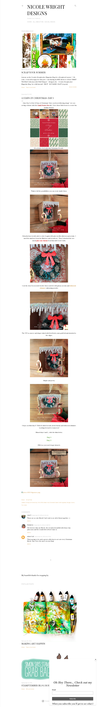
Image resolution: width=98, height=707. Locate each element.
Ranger (69, 502)
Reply (29, 521)
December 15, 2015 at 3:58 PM (42, 525)
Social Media (50, 22)
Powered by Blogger (50, 701)
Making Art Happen (33, 643)
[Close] (95, 659)
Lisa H (29, 515)
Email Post (29, 500)
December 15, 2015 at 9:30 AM (40, 515)
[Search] (75, 5)
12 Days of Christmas (31, 502)
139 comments (30, 689)
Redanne (30, 525)
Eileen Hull (46, 502)
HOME (29, 22)
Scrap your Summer (33, 72)
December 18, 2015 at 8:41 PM (43, 536)
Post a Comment (31, 87)
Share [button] (23, 87)
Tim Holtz (24, 505)
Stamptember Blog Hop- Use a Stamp (43, 685)
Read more (73, 87)
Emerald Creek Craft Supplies (58, 502)
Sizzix (72, 502)
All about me (38, 22)
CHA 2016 (40, 502)
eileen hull (30, 536)
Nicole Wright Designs (46, 9)
